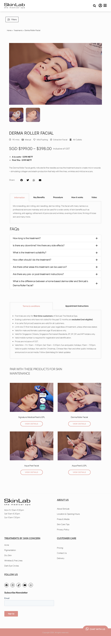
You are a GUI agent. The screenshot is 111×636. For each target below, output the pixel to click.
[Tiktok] (18, 585)
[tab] (19, 197)
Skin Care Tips (63, 524)
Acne (6, 545)
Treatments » (19, 30)
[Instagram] (12, 585)
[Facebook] (6, 585)
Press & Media (63, 519)
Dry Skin (8, 555)
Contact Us (62, 553)
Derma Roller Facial (79, 417)
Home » (10, 30)
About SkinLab (63, 508)
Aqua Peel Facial (31, 465)
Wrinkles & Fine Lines (13, 560)
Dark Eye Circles (11, 565)
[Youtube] (25, 585)
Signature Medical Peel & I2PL (31, 417)
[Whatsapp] (31, 585)
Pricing (60, 548)
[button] (94, 5)
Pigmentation (10, 550)
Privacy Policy (63, 529)
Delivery (60, 558)
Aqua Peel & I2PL (79, 465)
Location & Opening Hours (68, 514)
